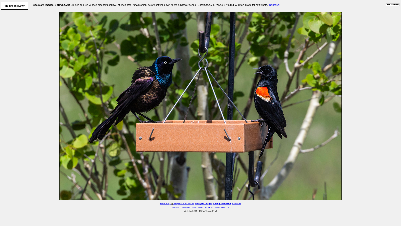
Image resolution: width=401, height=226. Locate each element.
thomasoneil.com (15, 5)
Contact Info (224, 207)
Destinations (185, 207)
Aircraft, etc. (209, 207)
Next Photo (236, 204)
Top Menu (175, 207)
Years (194, 207)
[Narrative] (274, 5)
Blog (217, 207)
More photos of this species (183, 204)
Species (200, 207)
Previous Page (165, 204)
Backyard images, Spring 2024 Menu (213, 203)
